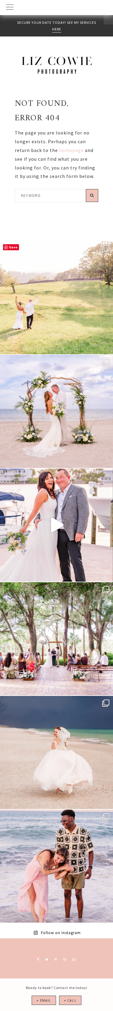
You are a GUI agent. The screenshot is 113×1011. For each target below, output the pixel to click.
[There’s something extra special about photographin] (56, 297)
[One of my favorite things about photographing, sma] (56, 638)
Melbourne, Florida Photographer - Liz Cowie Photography (56, 65)
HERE (56, 29)
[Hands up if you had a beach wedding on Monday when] (56, 752)
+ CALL (70, 1000)
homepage (71, 150)
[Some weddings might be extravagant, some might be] (56, 411)
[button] (56, 7)
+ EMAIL (43, 1000)
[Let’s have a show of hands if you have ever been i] (56, 525)
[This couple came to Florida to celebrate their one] (56, 866)
